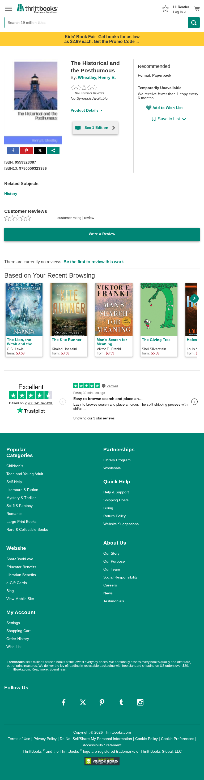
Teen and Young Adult (24, 474)
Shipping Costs (116, 500)
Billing (108, 508)
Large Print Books (21, 521)
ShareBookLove (19, 559)
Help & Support (116, 492)
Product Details (85, 110)
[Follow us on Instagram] (140, 702)
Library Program (117, 460)
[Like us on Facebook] (63, 702)
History (10, 193)
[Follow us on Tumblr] (121, 702)
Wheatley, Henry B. (97, 77)
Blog (10, 591)
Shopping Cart (18, 631)
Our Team (111, 569)
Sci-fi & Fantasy (19, 505)
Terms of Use (19, 739)
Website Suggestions (121, 524)
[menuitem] (181, 8)
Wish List (14, 647)
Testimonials (113, 601)
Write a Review (102, 234)
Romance (14, 513)
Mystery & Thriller (21, 498)
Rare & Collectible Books (27, 529)
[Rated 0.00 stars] (96, 87)
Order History (17, 639)
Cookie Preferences (177, 739)
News (108, 593)
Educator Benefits (21, 567)
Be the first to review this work (93, 262)
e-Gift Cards (16, 583)
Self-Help (14, 482)
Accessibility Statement (102, 745)
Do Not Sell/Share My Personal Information (96, 739)
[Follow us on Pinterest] (102, 702)
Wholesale (112, 468)
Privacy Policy (45, 739)
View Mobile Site (20, 599)
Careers (110, 585)
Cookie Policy (146, 739)
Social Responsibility (120, 577)
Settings (13, 623)
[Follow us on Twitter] (82, 702)
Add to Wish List (167, 108)
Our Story (111, 553)
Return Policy (114, 516)
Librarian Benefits (21, 575)
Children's (14, 466)
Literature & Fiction (22, 490)
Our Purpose (114, 561)
